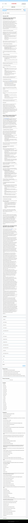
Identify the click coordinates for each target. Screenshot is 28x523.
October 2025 (4, 392)
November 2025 (5, 391)
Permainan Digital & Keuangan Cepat (7, 451)
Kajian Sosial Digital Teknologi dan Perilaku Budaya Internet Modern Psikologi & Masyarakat (13, 427)
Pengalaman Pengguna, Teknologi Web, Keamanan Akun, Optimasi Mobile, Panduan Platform (13, 450)
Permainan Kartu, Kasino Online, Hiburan (7, 453)
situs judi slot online (5, 464)
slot (3, 333)
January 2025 (4, 405)
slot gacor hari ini (5, 339)
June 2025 (4, 398)
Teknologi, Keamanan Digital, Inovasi (7, 509)
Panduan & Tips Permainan (6, 439)
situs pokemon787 (6, 118)
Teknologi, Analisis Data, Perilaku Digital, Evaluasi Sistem (9, 502)
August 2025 (4, 395)
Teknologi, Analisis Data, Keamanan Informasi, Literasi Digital (10, 501)
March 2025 (4, 402)
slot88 (4, 356)
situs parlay (4, 350)
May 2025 (4, 399)
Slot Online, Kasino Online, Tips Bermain (7, 479)
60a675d (4, 117)
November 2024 (5, 408)
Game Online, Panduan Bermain (6, 421)
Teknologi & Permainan (5, 494)
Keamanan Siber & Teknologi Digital (7, 428)
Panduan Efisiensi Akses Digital (6, 442)
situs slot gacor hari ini (5, 330)
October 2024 (4, 409)
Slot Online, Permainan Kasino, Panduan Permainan (9, 485)
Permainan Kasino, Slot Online (6, 454)
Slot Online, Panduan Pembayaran (7, 482)
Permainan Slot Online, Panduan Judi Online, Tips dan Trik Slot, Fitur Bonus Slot (12, 457)
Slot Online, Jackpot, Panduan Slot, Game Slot (8, 478)
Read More (4, 113)
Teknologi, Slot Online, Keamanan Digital (7, 512)
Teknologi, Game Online (6, 505)
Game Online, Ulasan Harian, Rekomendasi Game (8, 424)
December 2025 (5, 389)
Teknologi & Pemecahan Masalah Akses (7, 493)
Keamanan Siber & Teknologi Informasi (7, 430)
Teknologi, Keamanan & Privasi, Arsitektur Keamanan (9, 508)
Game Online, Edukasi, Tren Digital (7, 420)
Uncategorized (4, 515)
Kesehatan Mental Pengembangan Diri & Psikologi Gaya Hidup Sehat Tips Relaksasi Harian (13, 435)
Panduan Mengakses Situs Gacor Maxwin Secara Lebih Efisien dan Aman (11, 371)
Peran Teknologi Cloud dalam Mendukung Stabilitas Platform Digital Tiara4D (16, 0)
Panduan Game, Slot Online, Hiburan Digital (8, 443)
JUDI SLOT (11, 80)
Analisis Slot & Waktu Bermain (6, 416)
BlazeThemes (12, 521)
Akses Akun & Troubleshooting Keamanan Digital (8, 413)
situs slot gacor (5, 322)
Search (4, 364)
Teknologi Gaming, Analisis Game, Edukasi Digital (8, 497)
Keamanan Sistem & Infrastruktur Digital (7, 431)
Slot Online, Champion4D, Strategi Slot (7, 475)
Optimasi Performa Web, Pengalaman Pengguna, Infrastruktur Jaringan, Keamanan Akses (13, 436)
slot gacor (4, 319)
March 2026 (4, 385)
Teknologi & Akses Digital (6, 490)
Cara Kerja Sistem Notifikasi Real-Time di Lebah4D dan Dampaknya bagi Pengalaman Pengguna (14, 375)
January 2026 (4, 388)
